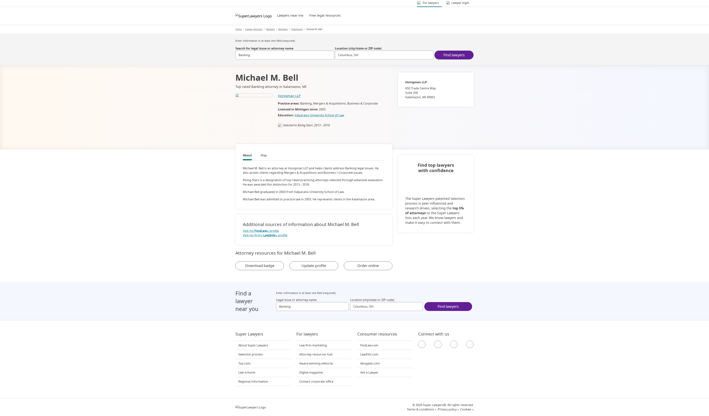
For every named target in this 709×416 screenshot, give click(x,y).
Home (238, 29)
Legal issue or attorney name (296, 300)
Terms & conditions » (421, 409)
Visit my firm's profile (265, 235)
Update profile (314, 265)
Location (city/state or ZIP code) (358, 48)
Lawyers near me (290, 15)
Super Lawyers (249, 334)
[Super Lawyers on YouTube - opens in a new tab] (454, 344)
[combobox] (284, 55)
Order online (368, 265)
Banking (270, 29)
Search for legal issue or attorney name (264, 48)
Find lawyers (454, 54)
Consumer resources (377, 334)
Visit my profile (261, 231)
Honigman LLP (289, 96)
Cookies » (467, 409)
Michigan (283, 29)
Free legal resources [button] (325, 15)
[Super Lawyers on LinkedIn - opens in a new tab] (470, 344)
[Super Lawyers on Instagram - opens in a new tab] (438, 344)
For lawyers (307, 334)
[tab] (247, 155)
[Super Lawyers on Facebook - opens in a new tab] (422, 344)
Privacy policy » (448, 409)
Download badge (259, 265)
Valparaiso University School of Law (319, 115)
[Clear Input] (330, 55)
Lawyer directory (254, 29)
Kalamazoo (297, 29)
